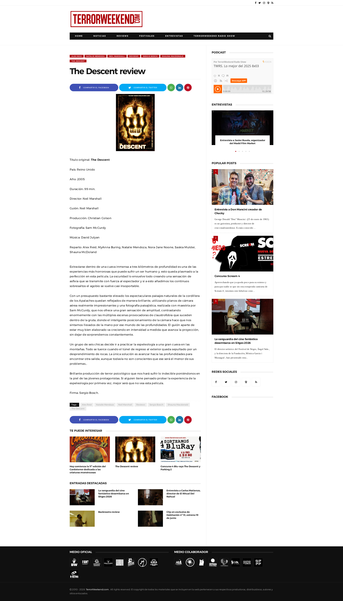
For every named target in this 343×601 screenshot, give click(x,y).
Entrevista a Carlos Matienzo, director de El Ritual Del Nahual (183, 493)
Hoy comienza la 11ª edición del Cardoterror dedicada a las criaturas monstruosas (88, 469)
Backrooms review (109, 512)
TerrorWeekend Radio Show (214, 36)
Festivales (147, 36)
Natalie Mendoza (95, 56)
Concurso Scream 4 (227, 276)
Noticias (99, 36)
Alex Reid (76, 56)
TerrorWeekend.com (97, 589)
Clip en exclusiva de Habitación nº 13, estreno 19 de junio (182, 515)
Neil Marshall (117, 56)
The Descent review (126, 466)
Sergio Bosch (150, 56)
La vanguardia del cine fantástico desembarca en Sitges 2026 (113, 493)
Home (79, 36)
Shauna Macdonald (172, 56)
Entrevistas (174, 36)
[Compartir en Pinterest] (188, 87)
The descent (78, 61)
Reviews (122, 36)
